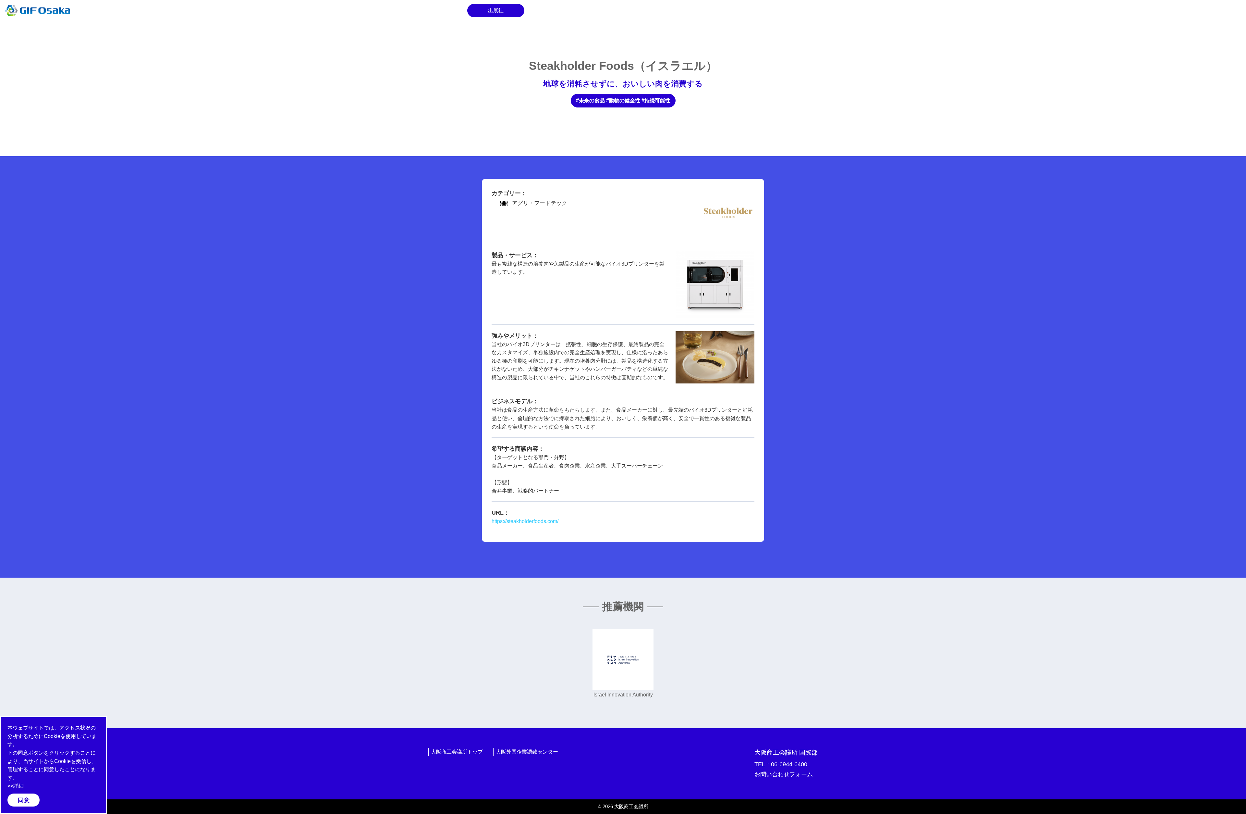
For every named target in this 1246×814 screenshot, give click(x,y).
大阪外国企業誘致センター (527, 752)
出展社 (496, 10)
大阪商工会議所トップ (457, 752)
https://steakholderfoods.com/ (525, 521)
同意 (24, 800)
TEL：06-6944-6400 (780, 764)
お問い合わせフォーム (783, 774)
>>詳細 (15, 786)
